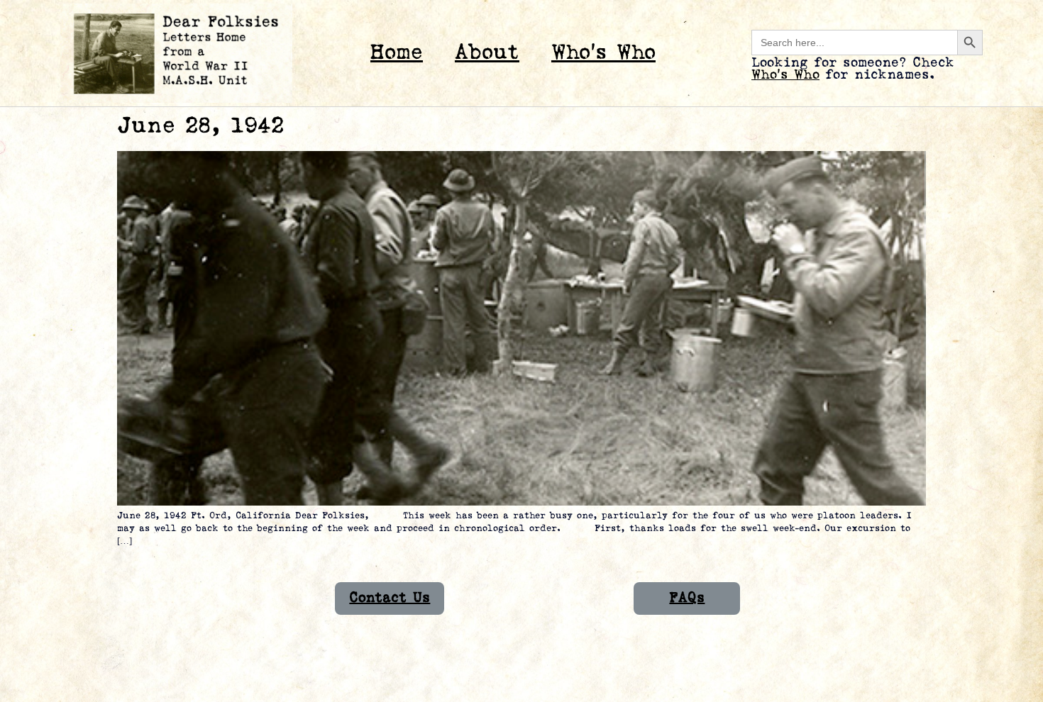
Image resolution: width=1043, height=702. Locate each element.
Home (396, 53)
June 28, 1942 (200, 126)
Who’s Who (603, 53)
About (487, 53)
